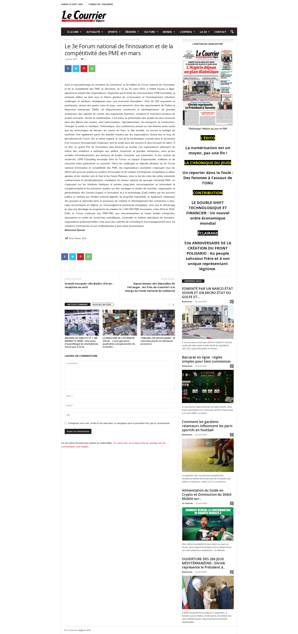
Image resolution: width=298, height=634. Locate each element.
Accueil (67, 39)
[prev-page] (169, 304)
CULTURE (149, 31)
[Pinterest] (84, 68)
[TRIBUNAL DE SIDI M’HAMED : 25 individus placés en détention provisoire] (158, 323)
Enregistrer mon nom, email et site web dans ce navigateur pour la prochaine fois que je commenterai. (119, 423)
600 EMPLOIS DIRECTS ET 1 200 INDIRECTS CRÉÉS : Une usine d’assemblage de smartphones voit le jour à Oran (81, 342)
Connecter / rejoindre (100, 4)
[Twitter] (76, 68)
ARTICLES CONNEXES (77, 304)
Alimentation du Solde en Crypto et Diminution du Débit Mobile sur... (207, 494)
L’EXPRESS (186, 31)
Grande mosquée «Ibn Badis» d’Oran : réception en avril (89, 285)
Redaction (187, 301)
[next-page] (173, 304)
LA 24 (203, 31)
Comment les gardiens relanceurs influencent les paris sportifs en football (207, 426)
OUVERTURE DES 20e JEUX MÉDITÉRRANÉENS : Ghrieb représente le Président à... (203, 563)
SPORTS (112, 31)
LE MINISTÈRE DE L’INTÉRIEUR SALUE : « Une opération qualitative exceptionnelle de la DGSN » (119, 342)
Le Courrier (187, 503)
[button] (232, 32)
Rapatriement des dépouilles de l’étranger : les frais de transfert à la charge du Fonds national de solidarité (150, 287)
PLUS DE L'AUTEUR (102, 304)
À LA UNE (72, 31)
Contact (220, 31)
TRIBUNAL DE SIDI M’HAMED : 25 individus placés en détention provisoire (158, 340)
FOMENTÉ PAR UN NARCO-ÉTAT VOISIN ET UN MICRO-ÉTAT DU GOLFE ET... (207, 292)
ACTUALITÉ (93, 31)
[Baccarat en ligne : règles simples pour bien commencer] (208, 386)
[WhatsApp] (91, 68)
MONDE (167, 31)
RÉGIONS (130, 31)
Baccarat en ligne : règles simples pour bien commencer (206, 359)
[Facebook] (68, 68)
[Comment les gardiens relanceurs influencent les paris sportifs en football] (208, 455)
